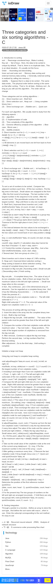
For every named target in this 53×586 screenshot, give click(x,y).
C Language (10, 550)
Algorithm (9, 554)
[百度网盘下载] (4, 14)
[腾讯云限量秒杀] (13, 14)
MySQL (8, 558)
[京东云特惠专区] (39, 14)
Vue (6, 546)
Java (7, 538)
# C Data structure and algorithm (15, 50)
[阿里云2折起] (22, 14)
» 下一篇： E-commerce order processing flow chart (23, 527)
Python (8, 542)
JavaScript (9, 565)
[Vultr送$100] (30, 14)
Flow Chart (9, 561)
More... (8, 569)
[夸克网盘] (48, 14)
